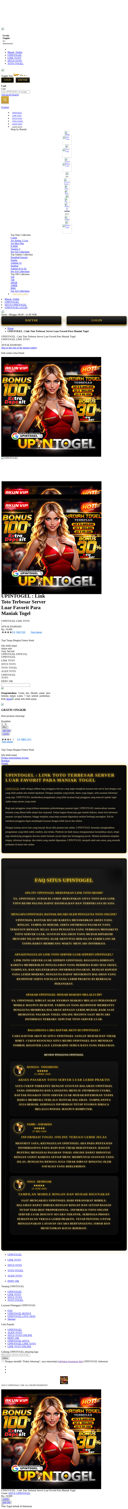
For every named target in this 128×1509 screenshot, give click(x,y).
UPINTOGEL (14, 55)
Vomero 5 (15, 249)
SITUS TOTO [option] (8, 664)
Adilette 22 (16, 263)
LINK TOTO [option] (8, 660)
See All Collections (20, 251)
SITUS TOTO (14, 60)
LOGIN (96, 320)
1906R (14, 285)
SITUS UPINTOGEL (16, 304)
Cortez (14, 237)
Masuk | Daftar (14, 52)
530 (12, 277)
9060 (13, 288)
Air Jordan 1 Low (19, 240)
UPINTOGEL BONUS (19, 1313)
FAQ (9, 1310)
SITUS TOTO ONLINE (19, 1335)
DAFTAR (31, 320)
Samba (14, 260)
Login (7, 80)
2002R (14, 282)
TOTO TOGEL (15, 63)
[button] (7, 487)
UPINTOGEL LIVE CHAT (21, 1316)
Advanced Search (10, 94)
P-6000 (14, 246)
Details (4, 763)
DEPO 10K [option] (7, 681)
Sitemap (11, 1319)
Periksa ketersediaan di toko (15, 758)
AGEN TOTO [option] (8, 671)
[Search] (5, 99)
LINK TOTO (14, 58)
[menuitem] (17, 112)
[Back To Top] (2, 1504)
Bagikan (5, 760)
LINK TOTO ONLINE (19, 1346)
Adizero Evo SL (19, 268)
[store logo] (27, 76)
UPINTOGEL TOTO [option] (8, 676)
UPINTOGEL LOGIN (16, 307)
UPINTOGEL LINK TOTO (21, 1343)
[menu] (64, 203)
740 (12, 279)
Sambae (14, 265)
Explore (5, 107)
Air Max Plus (17, 243)
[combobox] (15, 91)
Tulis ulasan (36, 632)
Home (10, 328)
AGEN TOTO (14, 1275)
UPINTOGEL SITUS (18, 1341)
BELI (4, 727)
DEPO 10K (13, 1281)
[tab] (64, 107)
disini (9, 699)
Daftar (22, 80)
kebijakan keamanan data (70, 1361)
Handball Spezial (19, 257)
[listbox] (25, 669)
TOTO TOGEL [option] (9, 667)
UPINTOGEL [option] (8, 657)
